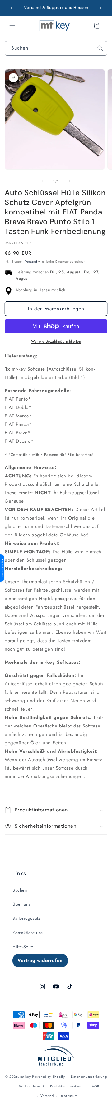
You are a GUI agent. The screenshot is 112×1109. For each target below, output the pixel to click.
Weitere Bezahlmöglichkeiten (56, 341)
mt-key (25, 1076)
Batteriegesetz (26, 918)
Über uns (21, 904)
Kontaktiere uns (27, 932)
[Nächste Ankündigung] (100, 8)
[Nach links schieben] (42, 181)
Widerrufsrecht (31, 1086)
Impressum (68, 1095)
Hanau (44, 290)
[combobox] (56, 48)
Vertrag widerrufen (40, 960)
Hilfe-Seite (22, 947)
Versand (31, 261)
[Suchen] (100, 48)
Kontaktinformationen (68, 1086)
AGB (95, 1086)
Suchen (19, 890)
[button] (12, 25)
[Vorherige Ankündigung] (11, 8)
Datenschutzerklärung (89, 1076)
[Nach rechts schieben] (70, 181)
